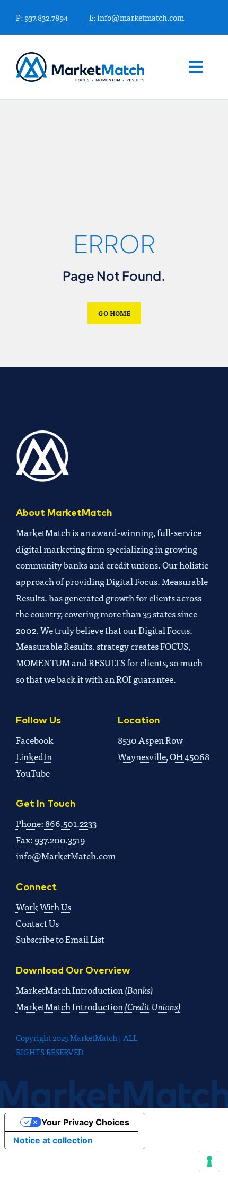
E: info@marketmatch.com (136, 17)
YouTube (33, 772)
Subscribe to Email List (60, 939)
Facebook (35, 740)
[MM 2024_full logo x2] (80, 56)
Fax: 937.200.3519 (50, 839)
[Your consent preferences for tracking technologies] (209, 1161)
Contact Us (37, 923)
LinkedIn (34, 756)
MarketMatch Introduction (84, 990)
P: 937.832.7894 (42, 17)
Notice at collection (53, 1140)
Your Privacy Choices (85, 1122)
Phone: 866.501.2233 (56, 823)
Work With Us (43, 906)
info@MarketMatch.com (66, 855)
